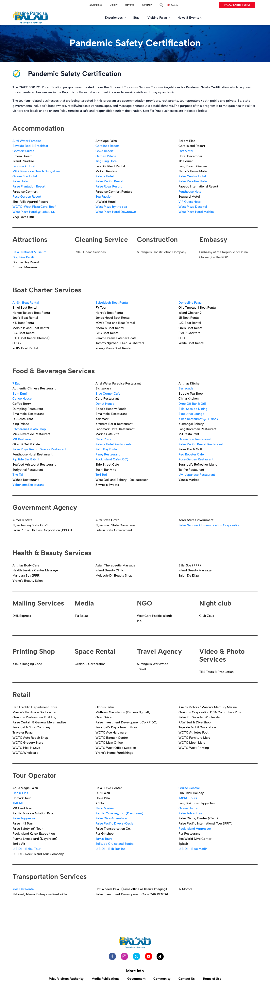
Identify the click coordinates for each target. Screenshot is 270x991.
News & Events (188, 17)
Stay (136, 17)
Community (162, 978)
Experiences (114, 17)
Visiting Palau (157, 17)
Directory (147, 4)
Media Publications (105, 978)
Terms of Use (212, 978)
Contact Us (186, 978)
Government (136, 978)
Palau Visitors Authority (66, 978)
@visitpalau (96, 4)
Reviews (129, 4)
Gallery (113, 4)
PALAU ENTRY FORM (237, 4)
